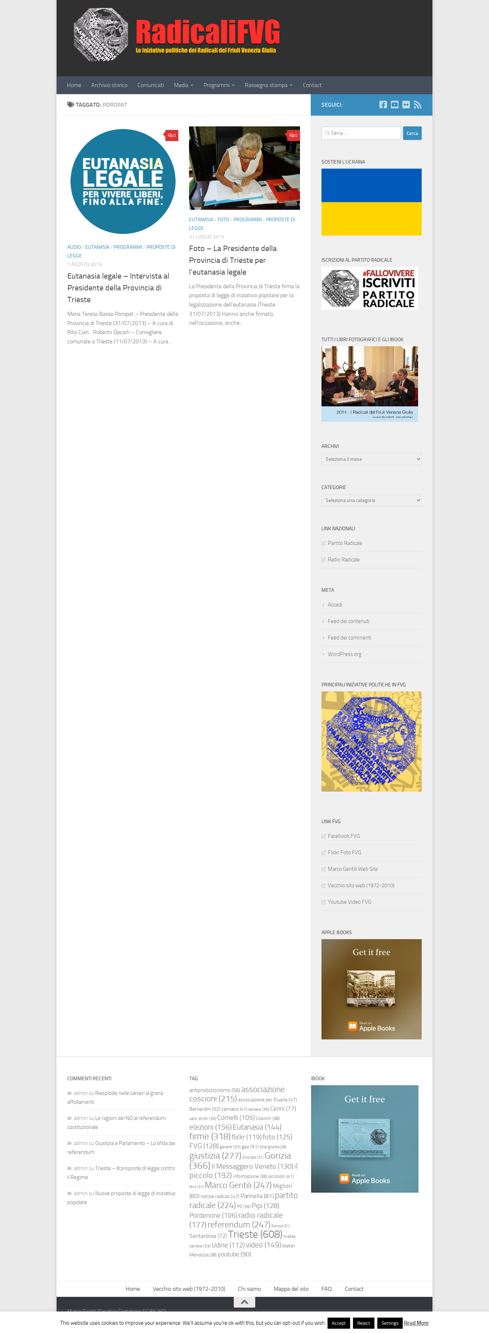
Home (74, 85)
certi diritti (202, 1118)
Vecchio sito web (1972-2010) (361, 885)
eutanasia (97, 247)
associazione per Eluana (267, 1100)
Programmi (216, 85)
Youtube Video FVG (349, 902)
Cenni (283, 1108)
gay (250, 1147)
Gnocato (252, 1157)
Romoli (280, 1225)
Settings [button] (390, 1323)
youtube (234, 1254)
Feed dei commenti (349, 637)
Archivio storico (109, 85)
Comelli (236, 1118)
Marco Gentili (238, 1185)
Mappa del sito (291, 1288)
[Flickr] (406, 104)
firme (210, 1136)
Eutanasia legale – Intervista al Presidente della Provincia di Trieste (118, 287)
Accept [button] (339, 1323)
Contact (312, 85)
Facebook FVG (344, 836)
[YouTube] (394, 104)
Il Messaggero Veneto (252, 1166)
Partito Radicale (345, 543)
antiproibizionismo (214, 1090)
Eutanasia (257, 1127)
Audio (74, 247)
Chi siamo (249, 1288)
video (263, 1245)
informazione (250, 1176)
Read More (416, 1323)
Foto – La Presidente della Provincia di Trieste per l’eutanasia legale (233, 260)
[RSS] (417, 104)
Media (181, 85)
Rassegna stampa (266, 85)
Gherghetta (273, 1147)
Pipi (265, 1206)
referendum (239, 1224)
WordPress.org (345, 654)
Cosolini (268, 1118)
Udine (228, 1245)
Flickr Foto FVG (344, 852)
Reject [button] (363, 1323)
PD (244, 1206)
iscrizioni (281, 1176)
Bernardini (205, 1109)
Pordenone (213, 1215)
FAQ (326, 1288)
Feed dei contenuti (348, 621)
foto (277, 1137)
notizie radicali (219, 1196)
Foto (223, 220)
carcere (258, 1109)
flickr (247, 1137)
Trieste (255, 1234)
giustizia (215, 1155)
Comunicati (150, 85)
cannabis (234, 1109)
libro (196, 1186)
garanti (230, 1146)
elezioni (210, 1126)
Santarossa (208, 1235)
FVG (204, 1146)
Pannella (257, 1195)
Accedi (335, 605)
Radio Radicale (344, 559)
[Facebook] (383, 104)
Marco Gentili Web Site (353, 869)
